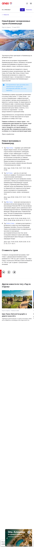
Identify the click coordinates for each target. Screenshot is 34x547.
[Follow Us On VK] (3, 272)
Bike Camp (9, 202)
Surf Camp (9, 173)
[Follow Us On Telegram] (14, 272)
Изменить (29, 9)
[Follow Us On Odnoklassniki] (8, 272)
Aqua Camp (9, 148)
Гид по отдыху (6, 27)
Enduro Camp (10, 223)
